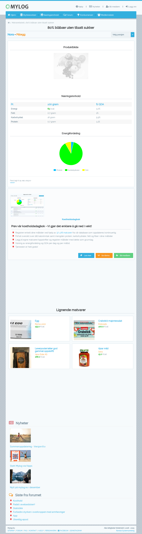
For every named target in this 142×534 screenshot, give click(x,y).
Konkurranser (86, 15)
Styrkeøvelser (29, 15)
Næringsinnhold (51, 15)
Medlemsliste (107, 15)
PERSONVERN (50, 531)
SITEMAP (11, 531)
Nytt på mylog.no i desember (25, 487)
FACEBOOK (64, 531)
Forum (69, 15)
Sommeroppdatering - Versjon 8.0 (27, 446)
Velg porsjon (118, 34)
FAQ (25, 531)
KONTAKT (33, 531)
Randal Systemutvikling (125, 531)
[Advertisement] (71, 283)
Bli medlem (114, 7)
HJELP (40, 531)
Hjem (13, 15)
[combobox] (122, 34)
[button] (123, 255)
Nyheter (96, 7)
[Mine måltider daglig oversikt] (27, 216)
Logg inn (132, 7)
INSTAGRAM (77, 531)
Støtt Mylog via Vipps (21, 466)
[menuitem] (12, 15)
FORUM (19, 531)
